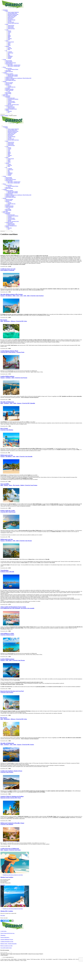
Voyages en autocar (11, 102)
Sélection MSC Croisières (13, 75)
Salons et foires (8, 93)
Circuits (4, 59)
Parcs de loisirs (8, 92)
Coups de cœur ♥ (8, 83)
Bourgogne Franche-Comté (13, 14)
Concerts (9, 85)
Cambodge (10, 51)
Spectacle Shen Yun (11, 86)
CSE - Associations (6, 95)
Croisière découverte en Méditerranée (10, 849)
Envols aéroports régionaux (13, 99)
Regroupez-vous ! (11, 106)
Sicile (9, 39)
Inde (8, 53)
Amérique (7, 46)
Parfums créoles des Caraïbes (7, 511)
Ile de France (10, 18)
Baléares (9, 30)
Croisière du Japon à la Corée (7, 269)
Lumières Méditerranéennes (13, 377)
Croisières (5, 72)
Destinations (5, 9)
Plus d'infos (2, 884)
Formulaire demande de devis (11, 108)
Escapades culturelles (9, 89)
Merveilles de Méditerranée (17, 402)
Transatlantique (7, 571)
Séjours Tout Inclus (9, 71)
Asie (6, 50)
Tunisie (9, 45)
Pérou (9, 49)
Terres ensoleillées (18, 484)
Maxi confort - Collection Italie (14, 66)
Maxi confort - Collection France (14, 64)
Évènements (7, 88)
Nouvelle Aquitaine (11, 19)
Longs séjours (8, 70)
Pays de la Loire (11, 22)
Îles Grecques (13, 320)
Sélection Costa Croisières (13, 74)
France (6, 11)
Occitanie (9, 20)
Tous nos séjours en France (13, 69)
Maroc (9, 44)
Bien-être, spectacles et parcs (13, 104)
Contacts (7, 110)
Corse (9, 33)
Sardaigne (10, 38)
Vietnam (9, 58)
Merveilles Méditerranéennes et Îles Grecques (22, 295)
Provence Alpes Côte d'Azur (13, 23)
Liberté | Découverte (9, 90)
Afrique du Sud (11, 41)
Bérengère (10, 111)
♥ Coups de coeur (11, 97)
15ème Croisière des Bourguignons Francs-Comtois (17, 607)
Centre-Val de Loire (11, 16)
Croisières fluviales (9, 77)
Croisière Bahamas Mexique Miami (12, 351)
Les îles (6, 29)
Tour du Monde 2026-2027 (10, 80)
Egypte (9, 42)
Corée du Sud (10, 52)
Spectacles (7, 84)
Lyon (9, 91)
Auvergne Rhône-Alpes (12, 13)
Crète (9, 34)
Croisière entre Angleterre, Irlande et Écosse (11, 771)
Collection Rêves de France (10, 62)
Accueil (1, 115)
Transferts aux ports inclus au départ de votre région (13, 874)
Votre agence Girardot (4, 953)
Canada (9, 47)
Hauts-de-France (11, 17)
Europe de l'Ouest (11, 28)
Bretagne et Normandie (12, 15)
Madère (9, 36)
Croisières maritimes (9, 73)
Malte (9, 37)
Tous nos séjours (8, 68)
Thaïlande (10, 57)
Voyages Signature (9, 63)
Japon (9, 55)
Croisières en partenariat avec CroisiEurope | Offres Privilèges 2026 (18, 78)
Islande (9, 35)
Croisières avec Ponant (9, 79)
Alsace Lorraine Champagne (13, 12)
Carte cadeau (5, 94)
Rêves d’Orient (6, 429)
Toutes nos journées (9, 82)
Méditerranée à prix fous (16, 455)
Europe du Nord (11, 25)
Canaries (9, 31)
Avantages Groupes (9, 105)
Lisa (8, 112)
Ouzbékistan (10, 56)
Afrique (6, 40)
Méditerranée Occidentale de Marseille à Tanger (12, 823)
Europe (6, 24)
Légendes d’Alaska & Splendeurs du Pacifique (12, 797)
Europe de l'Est (11, 27)
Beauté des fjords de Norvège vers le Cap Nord (12, 691)
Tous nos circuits (8, 60)
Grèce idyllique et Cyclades (7, 634)
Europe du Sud (11, 26)
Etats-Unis (10, 48)
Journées (4, 81)
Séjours (4, 67)
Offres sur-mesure (11, 107)
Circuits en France (8, 61)
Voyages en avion (11, 101)
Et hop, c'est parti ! (4, 955)
